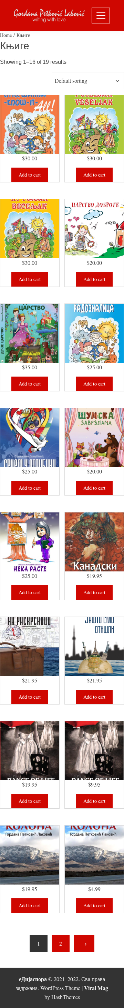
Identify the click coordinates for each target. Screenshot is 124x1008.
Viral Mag (96, 988)
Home (6, 35)
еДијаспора (33, 979)
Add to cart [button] (30, 174)
